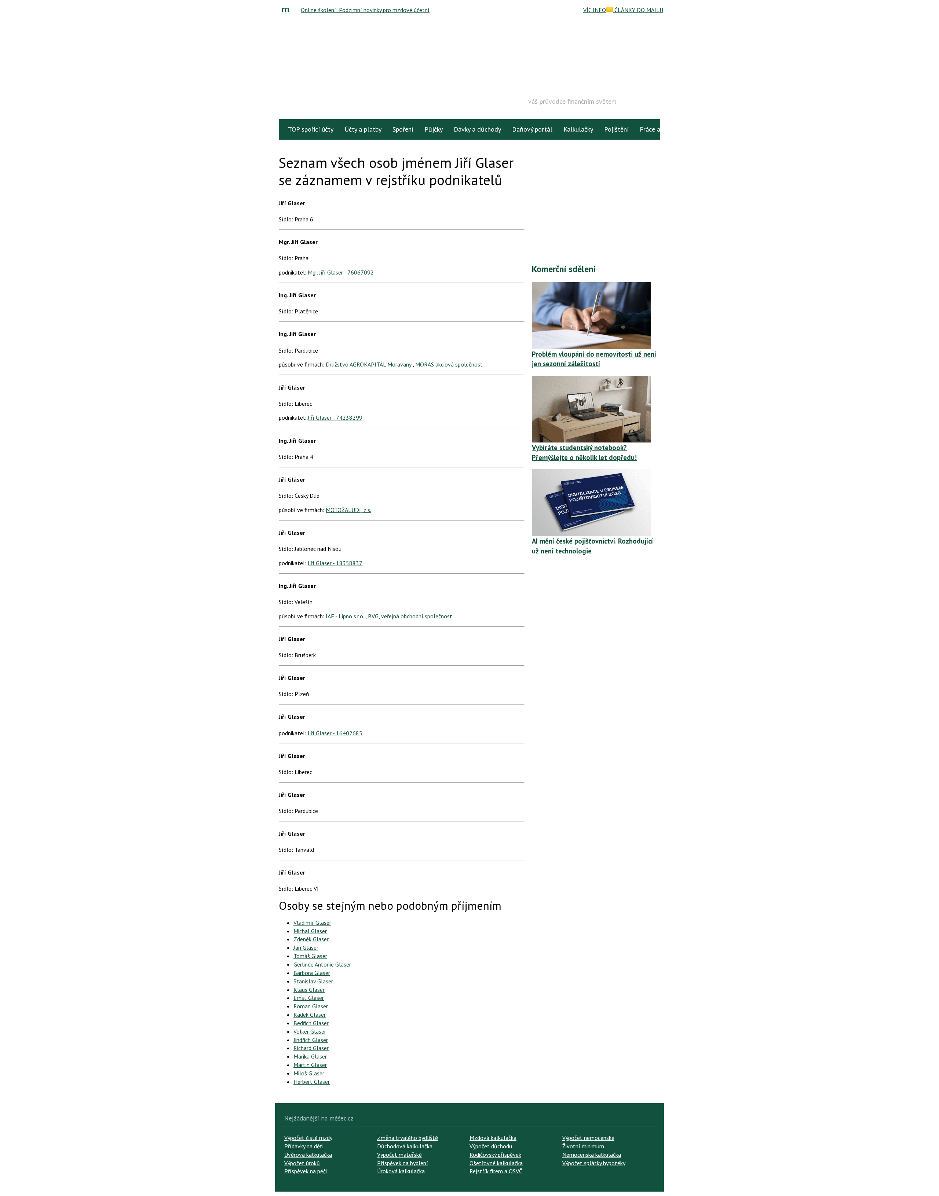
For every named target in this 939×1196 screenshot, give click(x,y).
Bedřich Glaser (311, 1023)
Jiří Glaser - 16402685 (335, 733)
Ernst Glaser (308, 997)
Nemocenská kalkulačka (591, 1154)
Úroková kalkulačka (401, 1171)
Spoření (402, 129)
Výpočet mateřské (399, 1154)
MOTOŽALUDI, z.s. (348, 510)
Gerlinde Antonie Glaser (322, 964)
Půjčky (433, 129)
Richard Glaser (311, 1048)
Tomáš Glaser (310, 956)
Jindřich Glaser (310, 1040)
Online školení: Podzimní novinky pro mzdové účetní (365, 10)
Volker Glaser (309, 1031)
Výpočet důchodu (491, 1146)
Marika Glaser (310, 1056)
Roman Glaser (310, 1006)
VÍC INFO (594, 10)
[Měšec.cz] (287, 9)
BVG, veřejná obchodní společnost (410, 616)
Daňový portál (532, 129)
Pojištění (616, 129)
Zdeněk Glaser (311, 939)
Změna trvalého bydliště (407, 1137)
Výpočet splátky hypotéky (593, 1163)
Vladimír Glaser (312, 922)
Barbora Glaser (311, 972)
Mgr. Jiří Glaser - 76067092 (341, 272)
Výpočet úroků (302, 1163)
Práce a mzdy (658, 129)
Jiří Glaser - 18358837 (335, 563)
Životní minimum (583, 1146)
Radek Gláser (309, 1014)
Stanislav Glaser (313, 981)
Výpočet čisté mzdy (308, 1137)
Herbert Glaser (311, 1081)
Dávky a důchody (477, 129)
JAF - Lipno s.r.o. (345, 616)
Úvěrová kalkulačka (308, 1154)
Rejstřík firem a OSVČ (496, 1171)
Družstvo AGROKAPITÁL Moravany (369, 364)
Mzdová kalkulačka (493, 1137)
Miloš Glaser (308, 1073)
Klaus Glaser (309, 989)
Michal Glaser (310, 931)
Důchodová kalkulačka (404, 1146)
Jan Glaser (305, 947)
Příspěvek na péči (305, 1171)
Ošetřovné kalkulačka (496, 1163)
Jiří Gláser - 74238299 (335, 417)
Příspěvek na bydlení (402, 1163)
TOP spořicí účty (310, 129)
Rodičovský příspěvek (495, 1154)
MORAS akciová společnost (449, 364)
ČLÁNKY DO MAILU (638, 10)
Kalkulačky (578, 129)
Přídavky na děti (304, 1146)
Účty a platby (362, 129)
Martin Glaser (310, 1064)
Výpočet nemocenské (588, 1137)
